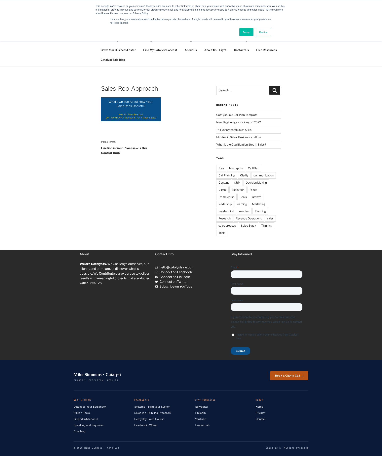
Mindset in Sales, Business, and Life (238, 137)
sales (270, 218)
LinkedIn (200, 412)
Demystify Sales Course (149, 419)
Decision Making (256, 182)
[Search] (274, 90)
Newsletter (201, 406)
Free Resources (266, 50)
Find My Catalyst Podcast (160, 50)
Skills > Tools (82, 412)
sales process (227, 225)
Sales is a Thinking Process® (152, 412)
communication (263, 175)
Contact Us (241, 50)
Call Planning (226, 175)
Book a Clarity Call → (289, 375)
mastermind (226, 211)
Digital (222, 189)
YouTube (200, 419)
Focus (253, 189)
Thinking (266, 225)
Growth (256, 197)
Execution (238, 189)
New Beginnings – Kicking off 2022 (238, 122)
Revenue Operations (249, 218)
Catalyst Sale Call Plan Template (236, 114)
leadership (225, 204)
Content (223, 182)
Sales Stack (248, 225)
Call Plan (253, 168)
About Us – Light (215, 50)
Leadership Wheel (145, 425)
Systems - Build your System (152, 406)
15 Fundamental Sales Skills (233, 129)
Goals (243, 197)
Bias (221, 168)
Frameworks (226, 197)
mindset (244, 211)
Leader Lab (202, 425)
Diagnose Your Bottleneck (90, 406)
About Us (191, 50)
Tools (221, 232)
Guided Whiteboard (86, 419)
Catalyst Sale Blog (113, 59)
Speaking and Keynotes (88, 425)
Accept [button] (246, 32)
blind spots (236, 168)
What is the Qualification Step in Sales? (241, 144)
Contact (260, 419)
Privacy (260, 412)
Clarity (244, 175)
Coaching (80, 431)
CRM (237, 182)
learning (242, 204)
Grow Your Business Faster (118, 50)
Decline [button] (263, 32)
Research (224, 218)
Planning (260, 211)
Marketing (258, 204)
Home (259, 406)
